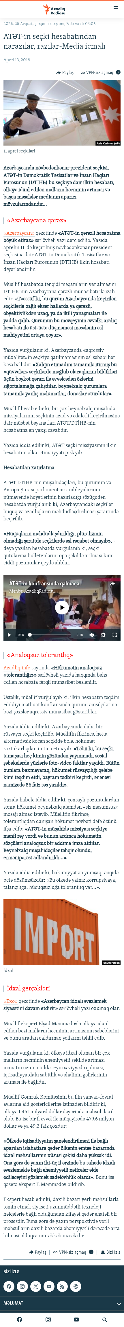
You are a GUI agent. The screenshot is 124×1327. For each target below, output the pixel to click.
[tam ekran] (115, 635)
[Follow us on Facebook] (8, 1286)
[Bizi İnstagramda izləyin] (48, 1320)
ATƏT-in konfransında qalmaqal (45, 584)
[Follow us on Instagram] (22, 1286)
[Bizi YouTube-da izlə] (76, 1320)
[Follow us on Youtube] (49, 1286)
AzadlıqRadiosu (39, 591)
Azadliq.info (16, 668)
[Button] (65, 73)
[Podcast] (75, 1286)
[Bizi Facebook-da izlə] (20, 1320)
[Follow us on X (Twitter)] (35, 1286)
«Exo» (10, 1001)
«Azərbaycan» (19, 233)
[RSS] (62, 1286)
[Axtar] (104, 1320)
